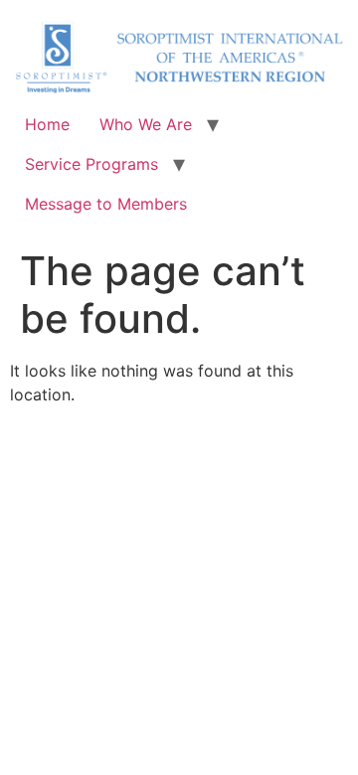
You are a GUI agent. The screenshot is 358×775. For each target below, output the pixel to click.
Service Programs (91, 164)
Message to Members (106, 204)
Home (47, 124)
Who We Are (145, 124)
